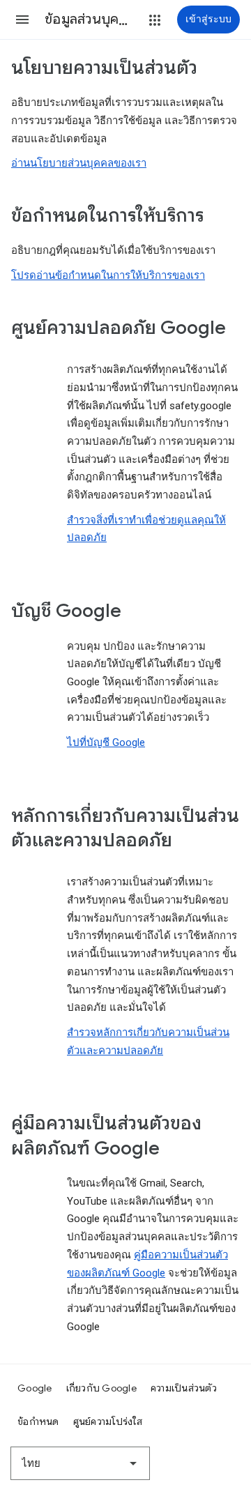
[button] (22, 19)
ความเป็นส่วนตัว (184, 1388)
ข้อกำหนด (38, 1421)
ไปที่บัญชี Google (106, 742)
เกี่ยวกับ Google (101, 1388)
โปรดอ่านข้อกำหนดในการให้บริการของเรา (108, 275)
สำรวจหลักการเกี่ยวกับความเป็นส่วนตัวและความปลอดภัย (148, 1041)
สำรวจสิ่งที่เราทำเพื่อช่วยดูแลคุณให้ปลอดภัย (146, 529)
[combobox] (80, 1463)
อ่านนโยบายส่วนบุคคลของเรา (78, 163)
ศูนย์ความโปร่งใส (107, 1421)
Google (34, 1388)
